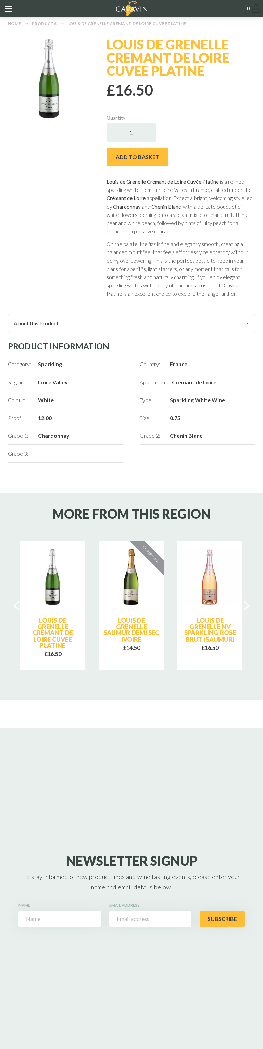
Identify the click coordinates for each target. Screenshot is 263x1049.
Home (14, 23)
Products (44, 23)
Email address (124, 905)
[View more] (52, 577)
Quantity (116, 118)
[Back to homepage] (131, 8)
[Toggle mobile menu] (8, 8)
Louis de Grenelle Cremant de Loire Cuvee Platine (126, 23)
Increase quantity (146, 132)
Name (24, 905)
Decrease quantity (116, 132)
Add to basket (137, 156)
